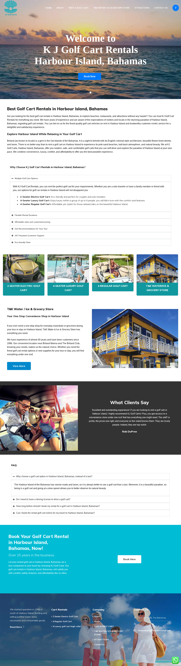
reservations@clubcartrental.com (154, 630)
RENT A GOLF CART (78, 8)
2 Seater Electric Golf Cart (23, 288)
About (60, 8)
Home (49, 8)
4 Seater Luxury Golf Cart (68, 288)
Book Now (89, 76)
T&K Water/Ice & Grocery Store (157, 288)
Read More (16, 627)
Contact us (161, 8)
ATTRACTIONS (141, 8)
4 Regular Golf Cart (113, 285)
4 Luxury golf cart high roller (67, 626)
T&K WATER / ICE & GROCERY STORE (111, 8)
